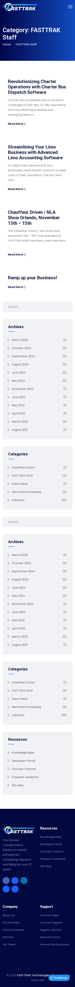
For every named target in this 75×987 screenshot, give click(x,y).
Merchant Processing (39, 492)
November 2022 (39, 389)
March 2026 (39, 340)
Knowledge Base (23, 753)
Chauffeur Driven (39, 467)
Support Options (51, 930)
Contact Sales (49, 915)
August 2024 (39, 364)
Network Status (50, 937)
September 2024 (39, 356)
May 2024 (39, 381)
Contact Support (51, 922)
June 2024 (39, 373)
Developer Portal (23, 761)
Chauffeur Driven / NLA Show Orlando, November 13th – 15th (34, 218)
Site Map (18, 785)
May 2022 (39, 405)
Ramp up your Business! (32, 277)
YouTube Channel (24, 769)
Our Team (9, 944)
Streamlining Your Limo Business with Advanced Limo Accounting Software (35, 152)
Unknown (39, 500)
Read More (15, 124)
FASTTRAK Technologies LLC (36, 975)
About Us (8, 915)
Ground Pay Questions (54, 944)
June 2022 (39, 397)
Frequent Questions (25, 777)
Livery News (39, 484)
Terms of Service (13, 930)
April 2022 (39, 413)
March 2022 (39, 422)
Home (7, 44)
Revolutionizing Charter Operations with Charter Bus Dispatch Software (37, 87)
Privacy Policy (11, 922)
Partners (8, 937)
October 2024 (39, 348)
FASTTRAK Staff (26, 44)
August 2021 (39, 430)
